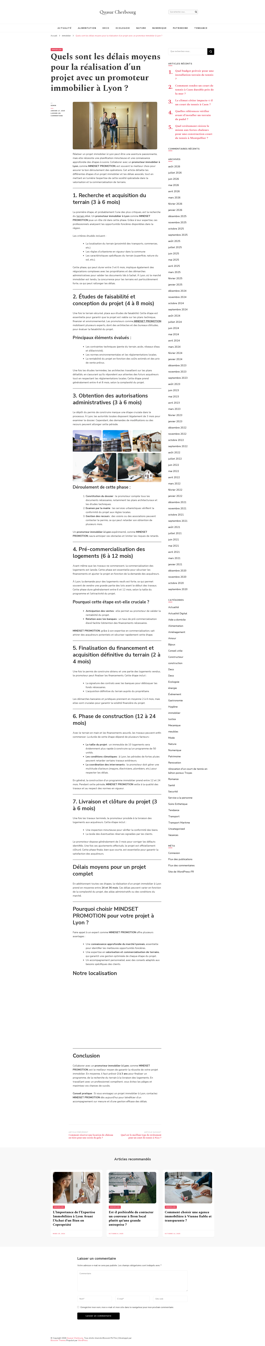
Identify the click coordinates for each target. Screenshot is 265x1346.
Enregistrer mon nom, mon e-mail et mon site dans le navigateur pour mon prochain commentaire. (127, 1307)
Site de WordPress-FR (181, 871)
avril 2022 (174, 477)
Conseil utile (175, 650)
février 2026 (175, 203)
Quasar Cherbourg (118, 12)
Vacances (173, 835)
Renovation (174, 762)
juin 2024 (173, 328)
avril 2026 (174, 191)
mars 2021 (174, 558)
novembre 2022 (177, 433)
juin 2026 (173, 179)
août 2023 (174, 384)
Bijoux (171, 644)
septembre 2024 (178, 309)
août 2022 (174, 452)
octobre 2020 (176, 583)
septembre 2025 (178, 235)
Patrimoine (180, 28)
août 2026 (174, 166)
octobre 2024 (176, 303)
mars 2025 (174, 272)
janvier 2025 (175, 284)
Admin (53, 106)
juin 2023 (173, 390)
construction (175, 663)
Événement (174, 694)
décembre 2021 (177, 502)
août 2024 (174, 315)
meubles (173, 731)
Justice (172, 719)
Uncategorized (176, 829)
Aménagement (176, 632)
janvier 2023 (175, 421)
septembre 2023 (178, 378)
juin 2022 (173, 465)
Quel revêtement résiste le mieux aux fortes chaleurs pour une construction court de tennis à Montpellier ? (193, 132)
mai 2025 (173, 259)
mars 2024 (174, 346)
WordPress (83, 1340)
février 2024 (175, 353)
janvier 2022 (175, 496)
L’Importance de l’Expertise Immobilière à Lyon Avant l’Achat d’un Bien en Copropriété (74, 1218)
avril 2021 (174, 552)
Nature (141, 28)
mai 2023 (173, 396)
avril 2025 (174, 266)
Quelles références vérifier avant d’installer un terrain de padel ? (193, 115)
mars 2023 (174, 409)
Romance (173, 779)
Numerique (159, 28)
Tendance (200, 28)
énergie (172, 688)
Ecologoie (123, 28)
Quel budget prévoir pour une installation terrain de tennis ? (194, 75)
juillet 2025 (175, 247)
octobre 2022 (176, 440)
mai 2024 (173, 334)
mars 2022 (174, 483)
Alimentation (87, 28)
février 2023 (175, 415)
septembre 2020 (178, 589)
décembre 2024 (177, 290)
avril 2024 (174, 340)
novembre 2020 (177, 576)
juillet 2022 (175, 458)
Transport (174, 816)
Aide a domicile (177, 619)
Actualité (64, 28)
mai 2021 (173, 545)
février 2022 (175, 489)
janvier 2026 (175, 210)
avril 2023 (174, 402)
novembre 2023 (177, 371)
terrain (80, 216)
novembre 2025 (177, 222)
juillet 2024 (175, 322)
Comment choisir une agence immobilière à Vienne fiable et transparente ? (188, 1216)
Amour (172, 638)
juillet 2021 (175, 533)
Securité (173, 791)
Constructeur (175, 657)
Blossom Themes (58, 1340)
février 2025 (175, 278)
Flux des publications (180, 859)
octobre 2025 (176, 228)
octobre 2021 (176, 514)
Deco (106, 28)
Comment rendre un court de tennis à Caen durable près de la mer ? (194, 90)
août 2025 (174, 241)
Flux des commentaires (181, 865)
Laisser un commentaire (60, 114)
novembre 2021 (177, 508)
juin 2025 (173, 253)
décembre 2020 (177, 570)
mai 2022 (173, 471)
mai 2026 (173, 185)
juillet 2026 (175, 172)
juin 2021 (173, 539)
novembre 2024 (177, 297)
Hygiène (173, 706)
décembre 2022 (177, 427)
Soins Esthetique (177, 804)
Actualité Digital (177, 613)
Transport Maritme (179, 822)
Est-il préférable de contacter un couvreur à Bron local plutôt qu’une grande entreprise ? (131, 1218)
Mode (171, 737)
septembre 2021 (178, 521)
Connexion (174, 853)
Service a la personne (180, 797)
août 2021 (174, 527)
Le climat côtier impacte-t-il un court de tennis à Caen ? (194, 102)
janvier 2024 (175, 359)
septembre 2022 (178, 446)
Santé (171, 785)
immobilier (57, 50)
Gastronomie (175, 700)
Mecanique (174, 725)
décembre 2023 (177, 365)
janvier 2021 (175, 564)
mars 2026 (174, 197)
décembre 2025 (177, 216)
